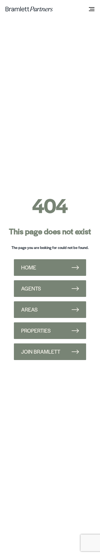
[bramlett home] (29, 9)
